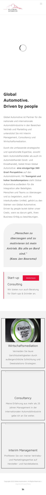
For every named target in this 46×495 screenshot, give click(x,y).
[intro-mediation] (23, 319)
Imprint (18, 484)
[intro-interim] (23, 424)
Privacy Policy (26, 484)
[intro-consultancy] (23, 372)
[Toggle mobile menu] (41, 3)
